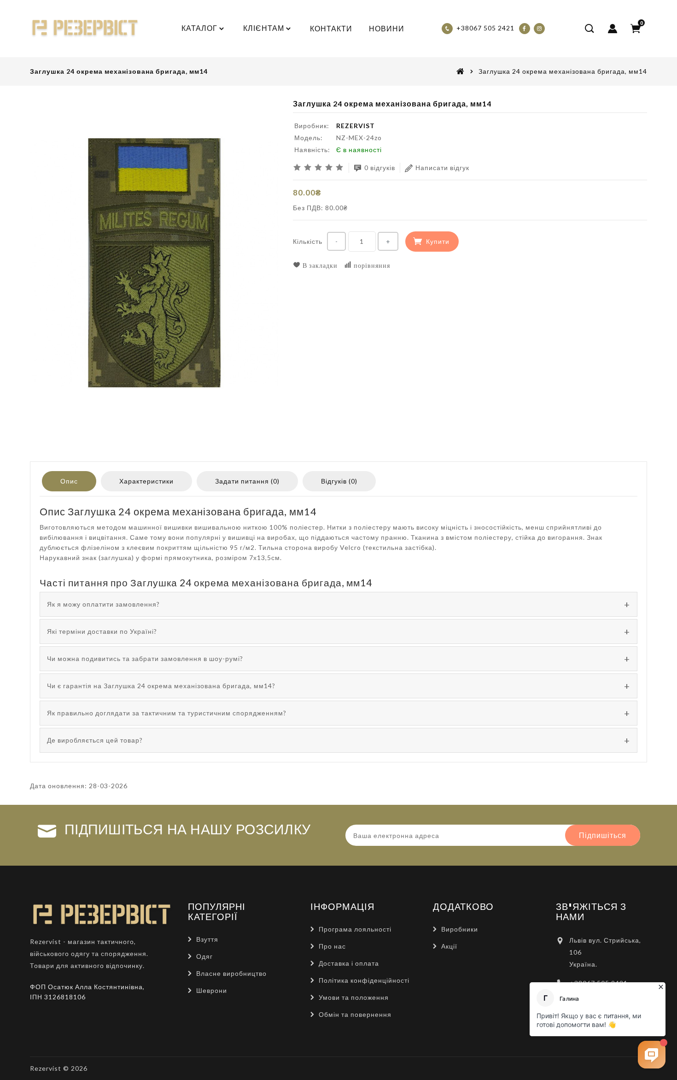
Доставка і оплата (349, 963)
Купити (437, 241)
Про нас (332, 946)
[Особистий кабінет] (612, 28)
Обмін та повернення (355, 1014)
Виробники (459, 929)
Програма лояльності (355, 929)
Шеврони (211, 990)
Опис (69, 481)
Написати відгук (442, 167)
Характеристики (146, 481)
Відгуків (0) (339, 481)
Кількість (307, 241)
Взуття (207, 939)
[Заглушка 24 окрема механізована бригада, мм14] (154, 263)
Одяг (204, 956)
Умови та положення (354, 997)
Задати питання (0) (247, 481)
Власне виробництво (231, 973)
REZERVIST (355, 126)
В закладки (319, 265)
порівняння (371, 265)
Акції (449, 946)
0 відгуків (379, 167)
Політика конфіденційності (364, 980)
